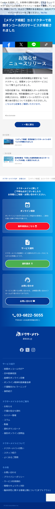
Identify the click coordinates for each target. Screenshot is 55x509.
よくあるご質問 (11, 457)
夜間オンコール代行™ (14, 368)
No (45, 12)
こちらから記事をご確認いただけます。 (23, 103)
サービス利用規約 (12, 481)
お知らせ (22, 178)
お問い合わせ (27, 301)
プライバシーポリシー (14, 476)
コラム (7, 419)
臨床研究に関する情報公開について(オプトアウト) (27, 490)
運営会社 (27, 339)
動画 (6, 424)
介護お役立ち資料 (12, 410)
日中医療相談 (10, 373)
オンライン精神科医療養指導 (17, 382)
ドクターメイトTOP (10, 178)
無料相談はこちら (27, 226)
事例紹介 (8, 391)
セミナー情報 (10, 415)
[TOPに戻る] (27, 334)
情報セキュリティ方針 (14, 485)
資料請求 (27, 263)
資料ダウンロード (12, 428)
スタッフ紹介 (10, 452)
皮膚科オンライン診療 (14, 377)
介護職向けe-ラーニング (15, 386)
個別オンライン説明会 (14, 433)
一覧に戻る (27, 124)
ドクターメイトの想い (14, 448)
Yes (42, 12)
